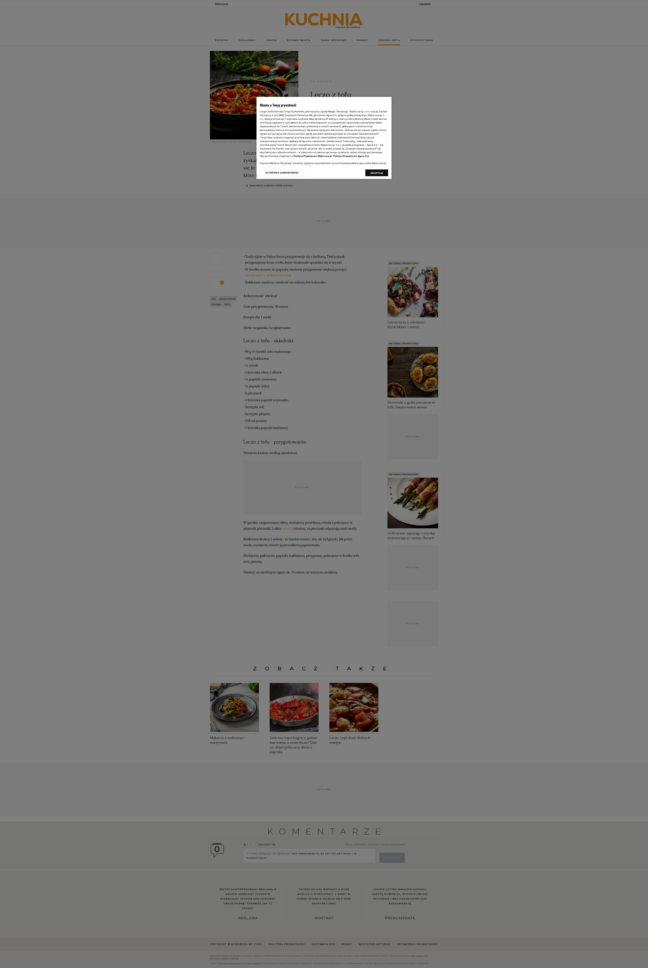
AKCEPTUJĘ (376, 173)
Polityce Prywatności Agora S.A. (351, 156)
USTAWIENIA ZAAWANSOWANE (281, 172)
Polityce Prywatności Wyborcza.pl (313, 156)
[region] (324, 138)
